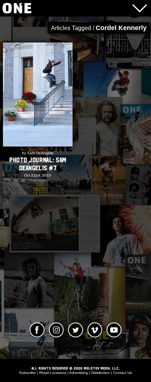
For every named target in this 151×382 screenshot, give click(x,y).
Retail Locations (52, 373)
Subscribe (27, 373)
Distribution (100, 373)
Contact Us (122, 373)
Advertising (78, 373)
